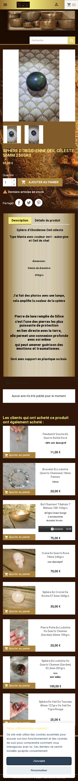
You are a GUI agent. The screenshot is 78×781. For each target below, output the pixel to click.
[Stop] (47, 529)
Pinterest (38, 202)
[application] (55, 529)
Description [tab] (20, 220)
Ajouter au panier (39, 182)
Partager (19, 202)
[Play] (41, 529)
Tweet (29, 202)
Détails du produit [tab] (47, 220)
